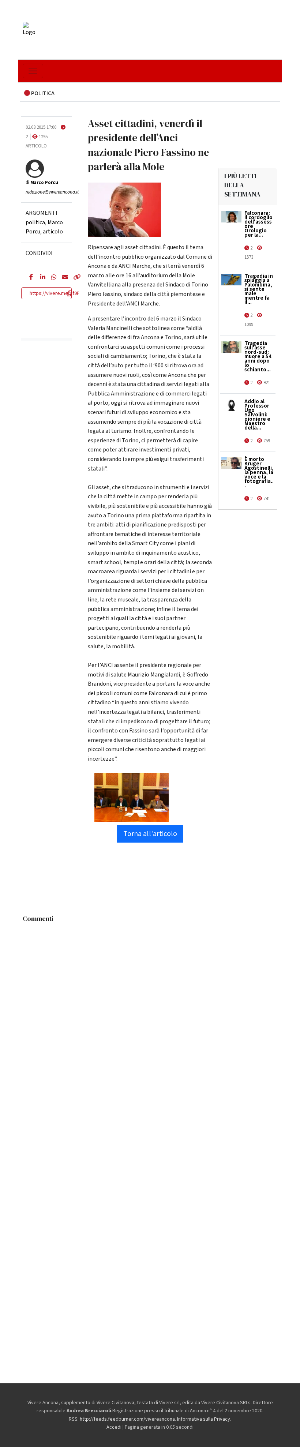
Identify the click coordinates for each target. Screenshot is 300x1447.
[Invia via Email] (62, 277)
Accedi (113, 1427)
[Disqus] (150, 1017)
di (42, 182)
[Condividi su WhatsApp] (51, 277)
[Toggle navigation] (33, 71)
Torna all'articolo (150, 834)
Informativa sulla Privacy (203, 1419)
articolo (53, 232)
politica (35, 222)
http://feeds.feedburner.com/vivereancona (127, 1419)
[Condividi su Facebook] (29, 277)
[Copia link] (73, 277)
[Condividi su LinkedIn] (40, 277)
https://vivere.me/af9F (54, 293)
